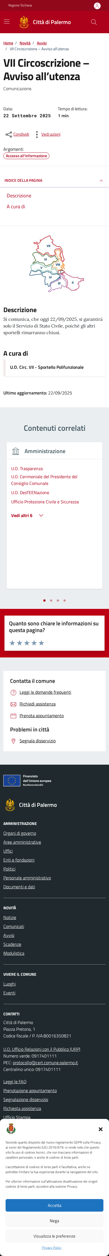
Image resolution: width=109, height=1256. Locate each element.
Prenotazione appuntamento (30, 1090)
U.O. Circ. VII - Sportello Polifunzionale (47, 367)
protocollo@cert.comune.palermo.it (45, 1062)
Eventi (9, 992)
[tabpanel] (54, 519)
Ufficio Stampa (16, 1117)
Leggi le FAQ (15, 1081)
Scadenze (12, 944)
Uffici (8, 851)
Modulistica (13, 953)
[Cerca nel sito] (94, 22)
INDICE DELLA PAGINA (23, 180)
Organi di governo (19, 833)
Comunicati (13, 926)
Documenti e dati (19, 886)
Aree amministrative (22, 842)
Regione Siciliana (20, 5)
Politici (9, 868)
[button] (100, 1128)
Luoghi (9, 983)
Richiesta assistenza (22, 1108)
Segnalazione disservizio (25, 1099)
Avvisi (8, 935)
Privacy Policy (51, 1247)
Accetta (54, 1205)
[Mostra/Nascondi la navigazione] (6, 21)
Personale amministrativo (27, 877)
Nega (54, 1220)
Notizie (9, 917)
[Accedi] (97, 5)
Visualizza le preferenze (54, 1236)
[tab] (44, 600)
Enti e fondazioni (18, 860)
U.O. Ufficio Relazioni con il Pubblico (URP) (41, 1049)
